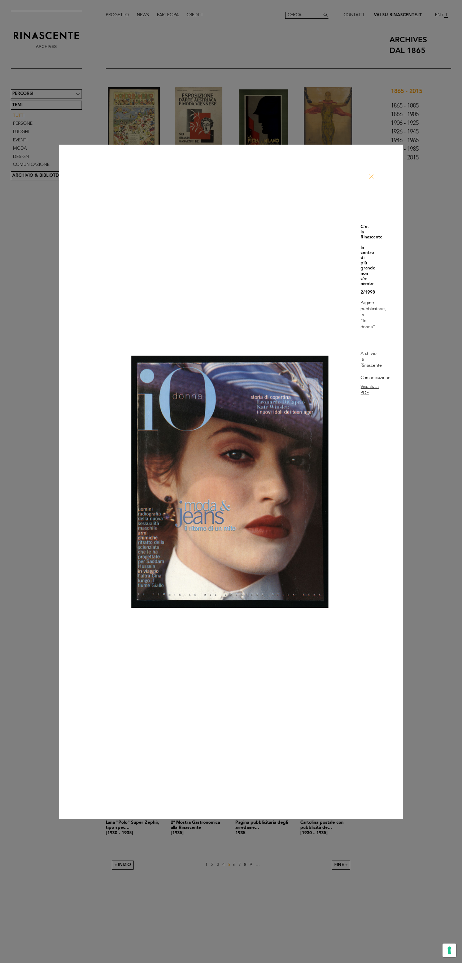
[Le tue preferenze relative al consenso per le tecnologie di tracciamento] (449, 950)
